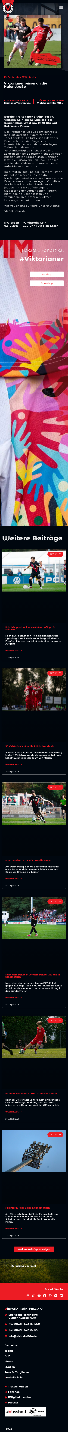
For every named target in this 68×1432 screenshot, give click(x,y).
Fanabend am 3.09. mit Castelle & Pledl (28, 860)
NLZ (7, 1356)
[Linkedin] (61, 1295)
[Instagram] (28, 1295)
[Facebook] (44, 1295)
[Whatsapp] (50, 1295)
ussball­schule (13, 1377)
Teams (9, 1350)
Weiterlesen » (13, 650)
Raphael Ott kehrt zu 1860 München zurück (31, 1093)
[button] (61, 8)
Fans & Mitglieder (17, 1372)
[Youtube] (39, 1295)
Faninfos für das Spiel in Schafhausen (27, 1207)
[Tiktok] (33, 1295)
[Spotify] (55, 1295)
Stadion (10, 1367)
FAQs (8, 1428)
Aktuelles (11, 1345)
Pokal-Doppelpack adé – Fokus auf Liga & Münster (30, 628)
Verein (9, 1361)
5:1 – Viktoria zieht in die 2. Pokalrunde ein (30, 746)
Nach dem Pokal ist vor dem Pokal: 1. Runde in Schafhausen (32, 975)
